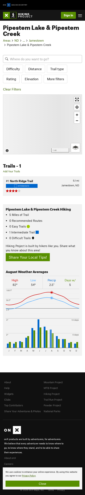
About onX (10, 458)
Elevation (32, 79)
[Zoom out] (77, 120)
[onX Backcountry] (15, 5)
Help (6, 388)
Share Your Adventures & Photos (22, 411)
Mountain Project (53, 382)
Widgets (8, 393)
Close (42, 483)
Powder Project (52, 405)
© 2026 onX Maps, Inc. (32, 489)
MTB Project (51, 388)
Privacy (61, 489)
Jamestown (36, 40)
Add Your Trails (11, 171)
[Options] (75, 147)
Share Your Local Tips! (28, 257)
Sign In (68, 15)
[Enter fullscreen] (77, 99)
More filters (55, 79)
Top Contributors (13, 405)
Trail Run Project (53, 399)
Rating (11, 79)
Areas (6, 40)
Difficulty (13, 69)
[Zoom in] (77, 115)
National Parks (52, 411)
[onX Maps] (12, 433)
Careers (8, 463)
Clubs (7, 399)
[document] (42, 478)
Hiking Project (52, 393)
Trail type (57, 69)
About (7, 382)
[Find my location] (77, 107)
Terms (51, 489)
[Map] (42, 124)
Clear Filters (12, 89)
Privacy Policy (29, 475)
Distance (35, 69)
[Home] (19, 15)
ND (16, 40)
